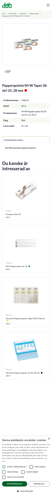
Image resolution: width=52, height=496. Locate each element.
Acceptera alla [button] (14, 484)
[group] (26, 44)
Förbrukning (12, 13)
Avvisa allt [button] (39, 484)
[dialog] (26, 466)
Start (3, 13)
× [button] (49, 439)
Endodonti (23, 13)
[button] (26, 491)
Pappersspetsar (34, 13)
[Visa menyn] (48, 5)
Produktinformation (13, 140)
